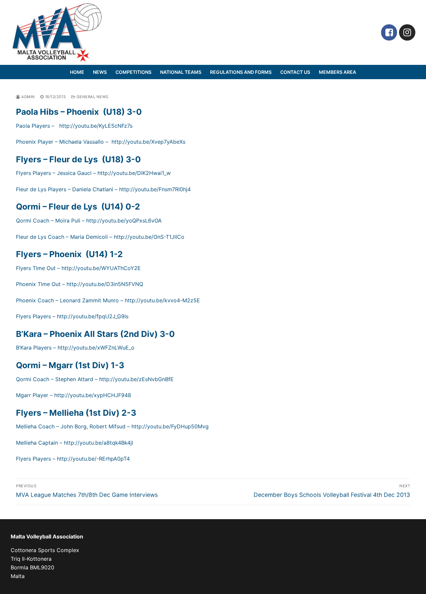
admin (27, 96)
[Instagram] (407, 32)
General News (91, 96)
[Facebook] (389, 32)
